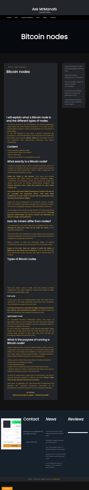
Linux (38, 17)
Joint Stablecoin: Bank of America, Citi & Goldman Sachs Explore (73, 102)
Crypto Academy (27, 17)
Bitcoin (10, 67)
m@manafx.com (31, 442)
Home (9, 17)
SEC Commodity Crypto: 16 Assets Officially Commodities (74, 84)
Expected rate (21, 442)
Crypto (16, 67)
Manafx (57, 479)
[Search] (78, 17)
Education (23, 67)
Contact (53, 17)
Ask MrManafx (44, 9)
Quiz (16, 17)
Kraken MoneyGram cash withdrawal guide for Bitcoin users (74, 68)
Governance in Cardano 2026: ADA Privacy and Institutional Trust (73, 93)
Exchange (15, 446)
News (45, 17)
